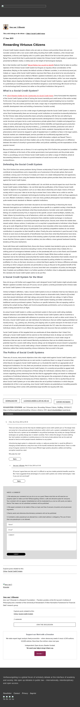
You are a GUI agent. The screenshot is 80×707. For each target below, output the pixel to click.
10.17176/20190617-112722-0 (59, 410)
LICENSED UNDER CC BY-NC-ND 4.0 (36, 401)
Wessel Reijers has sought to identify (41, 65)
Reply (15, 459)
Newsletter (7, 693)
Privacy (25, 693)
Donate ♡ (40, 653)
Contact (17, 693)
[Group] (24, 6)
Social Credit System (15, 571)
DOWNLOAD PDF (11, 401)
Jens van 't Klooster (18, 465)
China (5, 571)
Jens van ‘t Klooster (17, 27)
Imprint (33, 693)
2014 (30, 96)
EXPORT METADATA (63, 402)
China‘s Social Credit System (35, 33)
